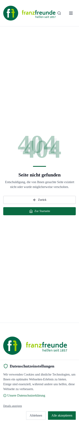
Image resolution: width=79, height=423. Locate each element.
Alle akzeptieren (61, 415)
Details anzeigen (12, 405)
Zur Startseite (42, 211)
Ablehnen (36, 415)
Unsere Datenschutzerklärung (26, 395)
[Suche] (59, 13)
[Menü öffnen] (71, 13)
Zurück (42, 199)
